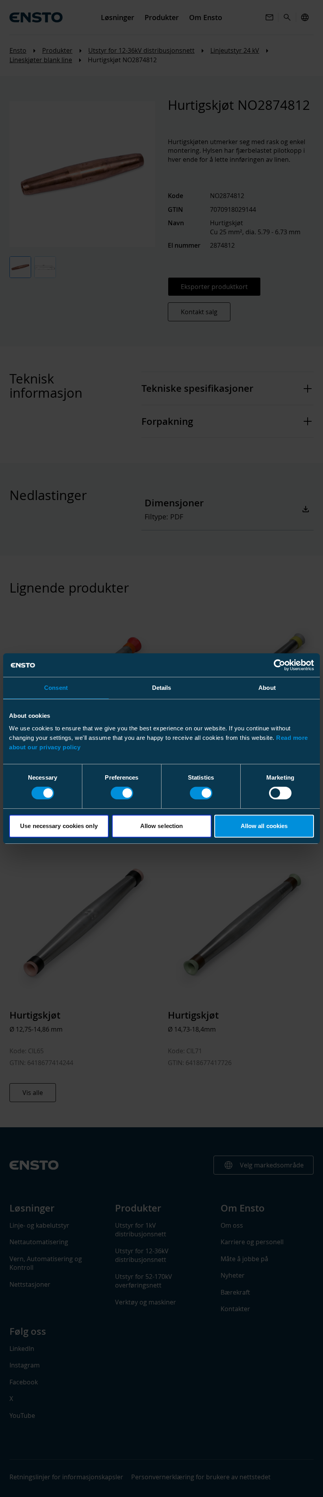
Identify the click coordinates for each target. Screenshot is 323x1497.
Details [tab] (161, 687)
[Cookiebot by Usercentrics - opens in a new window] (279, 665)
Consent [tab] (56, 687)
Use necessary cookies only (59, 826)
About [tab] (267, 687)
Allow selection (161, 826)
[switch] (122, 793)
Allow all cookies (264, 826)
